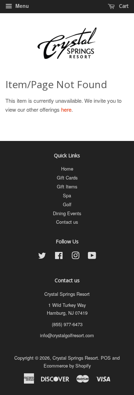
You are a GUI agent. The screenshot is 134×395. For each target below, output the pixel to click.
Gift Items (67, 186)
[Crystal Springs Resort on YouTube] (92, 256)
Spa (67, 195)
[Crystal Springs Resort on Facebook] (59, 256)
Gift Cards (67, 177)
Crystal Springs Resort (75, 357)
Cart (123, 5)
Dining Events (67, 213)
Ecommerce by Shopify (67, 365)
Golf (67, 204)
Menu (21, 5)
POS (106, 357)
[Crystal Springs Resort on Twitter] (42, 256)
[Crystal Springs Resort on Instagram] (75, 256)
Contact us (67, 221)
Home (67, 168)
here (66, 109)
